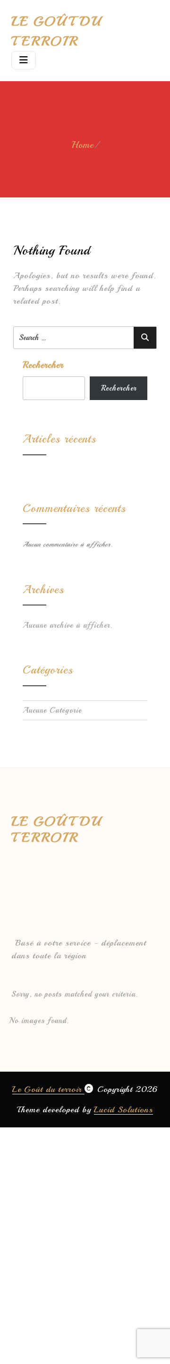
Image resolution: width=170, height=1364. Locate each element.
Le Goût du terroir (48, 1089)
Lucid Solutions (123, 1109)
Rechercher (43, 365)
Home (82, 145)
